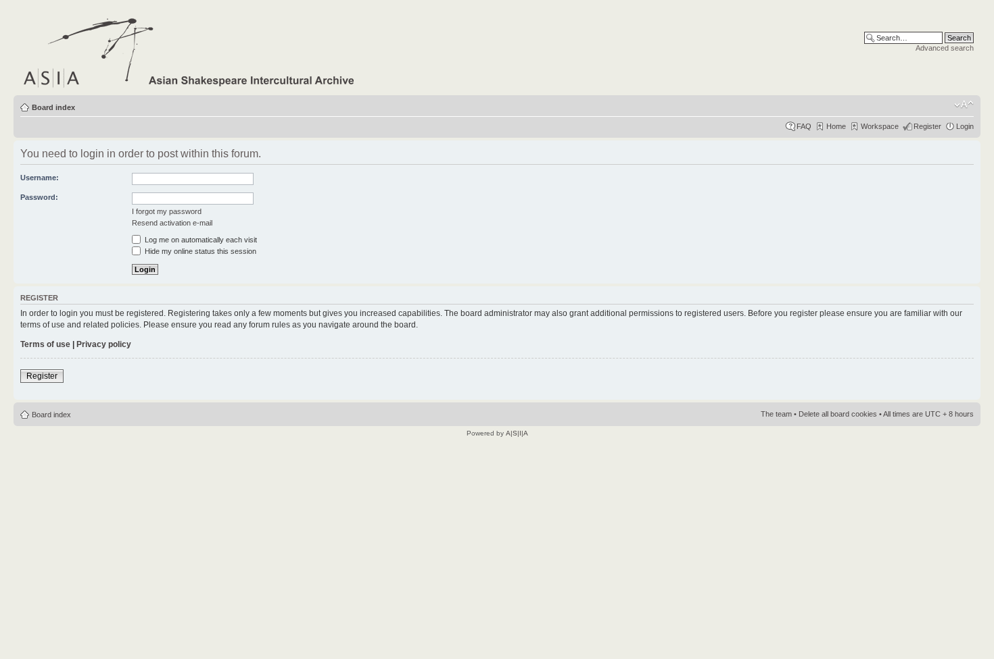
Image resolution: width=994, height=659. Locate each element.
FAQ (804, 126)
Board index (53, 107)
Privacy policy (103, 344)
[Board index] (189, 50)
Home (836, 126)
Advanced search (945, 48)
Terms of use (45, 344)
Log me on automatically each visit (200, 240)
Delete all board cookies (838, 414)
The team (776, 414)
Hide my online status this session (199, 251)
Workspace (880, 126)
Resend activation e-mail (172, 223)
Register (927, 126)
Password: (39, 197)
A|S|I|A (517, 433)
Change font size (964, 105)
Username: (39, 178)
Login (965, 126)
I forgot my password (167, 211)
